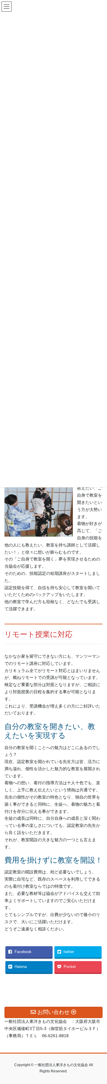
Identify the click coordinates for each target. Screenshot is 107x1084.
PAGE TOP (98, 1046)
